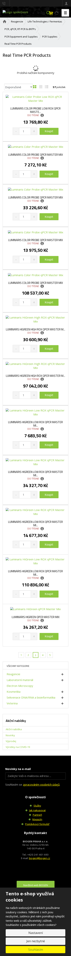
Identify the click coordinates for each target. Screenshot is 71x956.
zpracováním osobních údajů (41, 784)
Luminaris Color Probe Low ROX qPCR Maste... (35, 110)
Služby (37, 805)
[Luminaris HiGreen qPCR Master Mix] (35, 609)
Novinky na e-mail (18, 769)
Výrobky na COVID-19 (18, 747)
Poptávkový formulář (37, 824)
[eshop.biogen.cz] (15, 12)
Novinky (10, 735)
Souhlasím (35, 950)
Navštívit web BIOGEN (35, 885)
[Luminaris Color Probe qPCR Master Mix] (35, 147)
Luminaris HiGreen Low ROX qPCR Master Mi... (35, 424)
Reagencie (13, 674)
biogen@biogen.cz (39, 858)
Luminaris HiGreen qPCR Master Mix (35, 617)
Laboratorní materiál (20, 680)
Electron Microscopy (20, 686)
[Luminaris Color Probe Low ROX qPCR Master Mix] (35, 99)
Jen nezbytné (35, 941)
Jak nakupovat (37, 810)
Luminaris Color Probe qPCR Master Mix (35, 154)
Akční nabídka (14, 729)
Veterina (12, 703)
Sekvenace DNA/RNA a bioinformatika (31, 697)
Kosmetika (13, 691)
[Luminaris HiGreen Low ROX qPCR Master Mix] (35, 412)
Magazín (37, 819)
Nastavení (35, 933)
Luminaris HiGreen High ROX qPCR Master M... (35, 329)
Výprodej (11, 741)
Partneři (37, 815)
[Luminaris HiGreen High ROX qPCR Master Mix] (35, 319)
